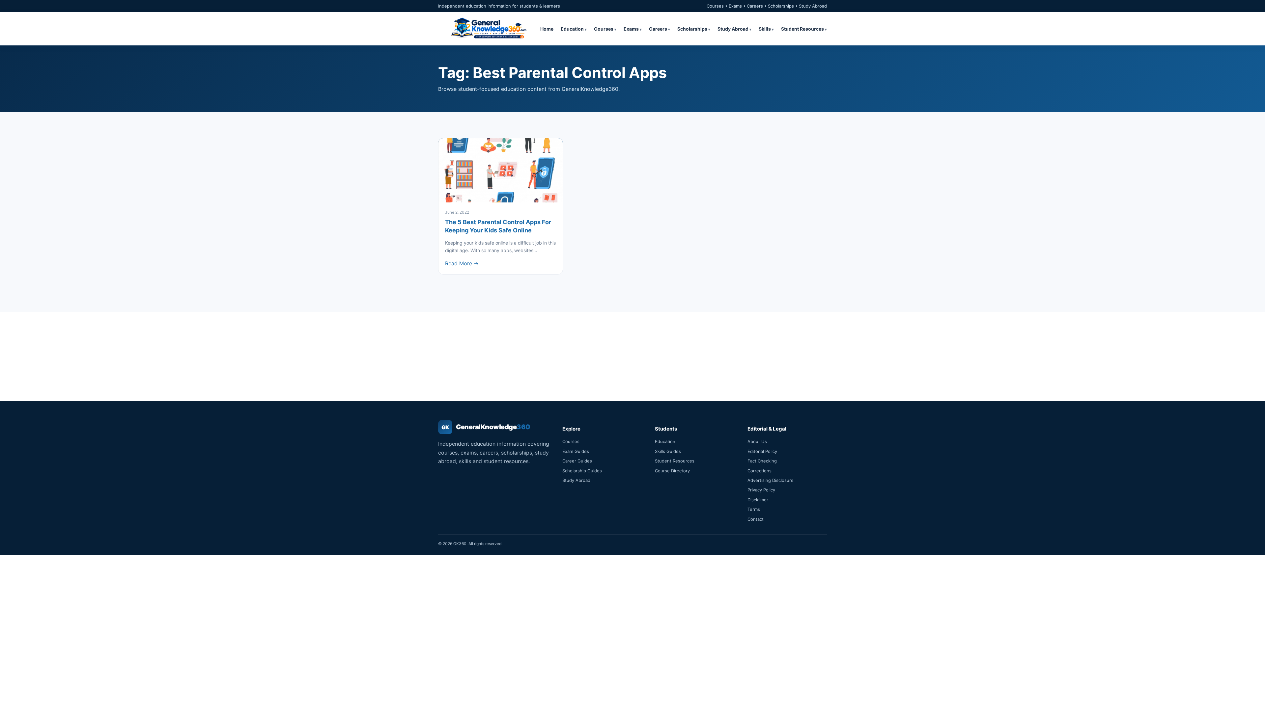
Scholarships (692, 29)
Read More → (462, 263)
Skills (765, 29)
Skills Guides (668, 451)
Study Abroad (732, 29)
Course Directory (672, 470)
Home (546, 29)
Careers (658, 29)
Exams (631, 29)
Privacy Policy (761, 489)
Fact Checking (762, 460)
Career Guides (577, 460)
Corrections (759, 470)
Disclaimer (757, 499)
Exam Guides (575, 451)
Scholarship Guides (582, 470)
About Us (757, 441)
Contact (755, 519)
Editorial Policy (762, 451)
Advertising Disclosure (770, 480)
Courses (603, 29)
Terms (753, 509)
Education (572, 29)
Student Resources (802, 29)
